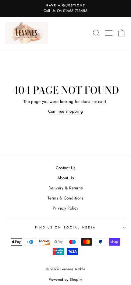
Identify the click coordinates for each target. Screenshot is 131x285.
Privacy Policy (66, 208)
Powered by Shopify (65, 279)
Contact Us (65, 168)
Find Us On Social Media (65, 227)
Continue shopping (65, 111)
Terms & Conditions (65, 198)
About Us (65, 178)
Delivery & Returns (65, 188)
